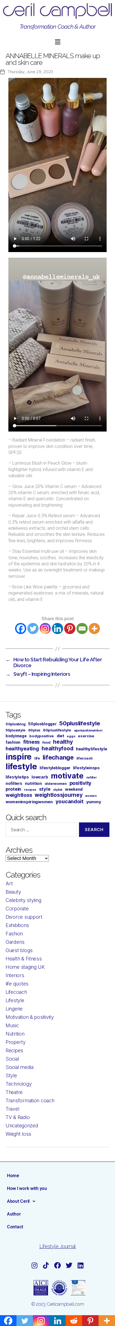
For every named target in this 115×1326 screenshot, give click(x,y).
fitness (31, 742)
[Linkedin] (57, 628)
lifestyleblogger (55, 767)
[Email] (82, 628)
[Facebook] (20, 628)
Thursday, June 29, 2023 (30, 71)
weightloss (19, 795)
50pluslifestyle (79, 723)
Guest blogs (19, 950)
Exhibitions (17, 925)
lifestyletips (17, 777)
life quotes (17, 984)
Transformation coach (30, 1100)
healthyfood (57, 748)
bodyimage (16, 736)
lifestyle (21, 766)
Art (9, 883)
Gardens (15, 942)
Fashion (14, 933)
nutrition (33, 783)
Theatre (14, 1092)
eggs (71, 736)
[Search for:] (40, 830)
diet (60, 735)
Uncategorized (22, 1125)
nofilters (14, 783)
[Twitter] (33, 628)
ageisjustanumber (88, 730)
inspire (19, 756)
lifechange (58, 757)
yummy (93, 801)
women (91, 796)
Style (11, 1075)
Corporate (17, 908)
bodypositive (41, 736)
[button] (57, 42)
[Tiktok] (46, 1265)
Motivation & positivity (30, 1017)
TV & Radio (18, 1117)
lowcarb (40, 777)
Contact (15, 1226)
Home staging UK (25, 967)
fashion (13, 742)
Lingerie (14, 1009)
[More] (94, 628)
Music (12, 1025)
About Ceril (18, 1201)
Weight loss (18, 1134)
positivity (80, 783)
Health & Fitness (24, 959)
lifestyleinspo (86, 768)
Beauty (13, 892)
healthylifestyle (91, 748)
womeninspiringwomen (29, 801)
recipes (30, 790)
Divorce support (24, 917)
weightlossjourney (58, 795)
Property (16, 1042)
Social (12, 1059)
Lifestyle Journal (57, 1246)
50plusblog (15, 724)
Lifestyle (15, 1000)
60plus (34, 730)
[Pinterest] (69, 628)
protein (13, 789)
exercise (86, 736)
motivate (67, 775)
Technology (19, 1084)
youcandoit (69, 801)
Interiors (15, 975)
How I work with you (27, 1188)
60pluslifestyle (57, 730)
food (46, 742)
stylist (57, 790)
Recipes (14, 1050)
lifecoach (84, 758)
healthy (63, 741)
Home (13, 1175)
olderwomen (56, 784)
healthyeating (22, 748)
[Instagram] (45, 628)
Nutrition (15, 1034)
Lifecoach (16, 992)
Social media (19, 1067)
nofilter (91, 777)
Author (14, 1214)
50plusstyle (15, 730)
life (37, 758)
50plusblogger (42, 724)
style (45, 789)
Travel (12, 1109)
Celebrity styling (23, 900)
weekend (74, 789)
